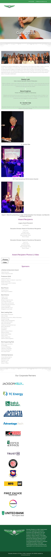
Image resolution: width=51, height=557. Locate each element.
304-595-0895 (31, 1)
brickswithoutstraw (25, 555)
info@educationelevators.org (41, 1)
